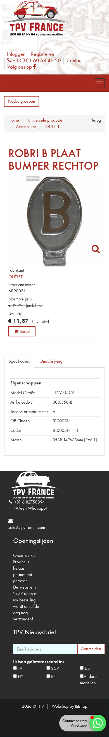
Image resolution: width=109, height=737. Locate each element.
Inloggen (16, 54)
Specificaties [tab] (19, 361)
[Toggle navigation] (100, 83)
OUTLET (15, 277)
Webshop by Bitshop (69, 706)
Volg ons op (23, 67)
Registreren (42, 54)
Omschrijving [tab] (50, 361)
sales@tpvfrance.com (26, 527)
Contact (74, 60)
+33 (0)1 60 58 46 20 (36, 60)
